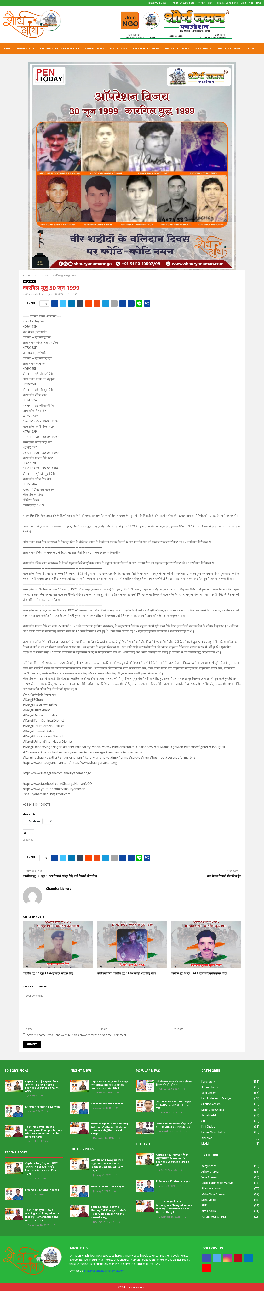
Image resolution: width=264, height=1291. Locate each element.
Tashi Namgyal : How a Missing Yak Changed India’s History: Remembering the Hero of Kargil (43, 1131)
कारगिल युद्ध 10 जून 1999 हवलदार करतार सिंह (48, 973)
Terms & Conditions (227, 2)
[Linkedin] (248, 1258)
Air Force (206, 1138)
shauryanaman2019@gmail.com (104, 1270)
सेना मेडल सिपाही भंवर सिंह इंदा (224, 876)
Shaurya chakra (228, 48)
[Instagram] (227, 1258)
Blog (243, 2)
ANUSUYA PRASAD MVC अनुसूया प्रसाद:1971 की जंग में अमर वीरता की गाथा (173, 1105)
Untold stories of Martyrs (59, 48)
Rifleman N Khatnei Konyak (42, 1106)
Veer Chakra (203, 48)
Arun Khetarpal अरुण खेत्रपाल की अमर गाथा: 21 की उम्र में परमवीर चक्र (174, 1125)
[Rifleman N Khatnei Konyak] (14, 1111)
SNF (203, 1121)
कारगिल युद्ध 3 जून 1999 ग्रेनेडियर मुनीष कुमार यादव (199, 973)
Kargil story (25, 48)
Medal (250, 48)
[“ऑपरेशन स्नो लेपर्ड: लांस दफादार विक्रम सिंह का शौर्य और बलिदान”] (145, 1086)
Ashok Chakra (94, 48)
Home (7, 48)
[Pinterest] (238, 1258)
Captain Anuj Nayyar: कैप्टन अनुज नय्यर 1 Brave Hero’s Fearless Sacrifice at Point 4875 (42, 1086)
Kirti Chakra (118, 48)
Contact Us (255, 2)
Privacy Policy (205, 2)
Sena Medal (208, 1115)
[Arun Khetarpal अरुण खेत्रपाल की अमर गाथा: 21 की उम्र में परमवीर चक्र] (145, 1128)
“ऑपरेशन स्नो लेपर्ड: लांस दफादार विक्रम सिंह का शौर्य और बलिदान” (174, 1083)
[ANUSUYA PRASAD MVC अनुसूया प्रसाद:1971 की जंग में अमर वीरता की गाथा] (145, 1106)
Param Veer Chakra (146, 48)
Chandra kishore (35, 294)
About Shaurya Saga (183, 2)
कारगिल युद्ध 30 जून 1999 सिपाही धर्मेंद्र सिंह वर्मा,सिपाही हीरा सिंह (60, 876)
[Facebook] (206, 1258)
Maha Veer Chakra (177, 48)
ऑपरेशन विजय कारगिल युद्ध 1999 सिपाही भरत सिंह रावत (126, 973)
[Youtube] (206, 1268)
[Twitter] (217, 1258)
